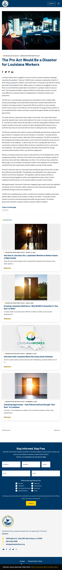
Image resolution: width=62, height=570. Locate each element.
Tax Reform (21, 485)
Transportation (38, 485)
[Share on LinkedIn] (12, 72)
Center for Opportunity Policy (30, 56)
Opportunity (37, 488)
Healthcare (37, 483)
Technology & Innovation (24, 488)
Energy (36, 490)
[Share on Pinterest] (9, 72)
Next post (57, 430)
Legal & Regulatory (23, 490)
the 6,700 (11, 83)
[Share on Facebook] (2, 72)
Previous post (6, 430)
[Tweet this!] (5, 72)
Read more (7, 268)
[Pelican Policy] (5, 3)
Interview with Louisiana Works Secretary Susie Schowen (28, 356)
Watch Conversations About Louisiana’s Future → (45, 567)
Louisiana (5, 210)
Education (20, 483)
